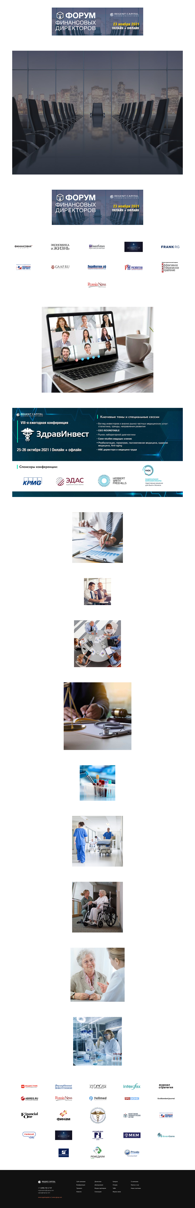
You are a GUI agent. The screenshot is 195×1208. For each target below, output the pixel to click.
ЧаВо (114, 1188)
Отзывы (115, 1185)
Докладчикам (99, 1185)
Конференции (80, 1185)
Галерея (115, 1181)
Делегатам (98, 1181)
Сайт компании (80, 1181)
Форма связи (117, 1192)
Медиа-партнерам (100, 1188)
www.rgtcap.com (57, 1197)
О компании (134, 1181)
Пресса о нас (135, 1185)
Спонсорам (98, 1192)
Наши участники (136, 1188)
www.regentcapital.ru (44, 1197)
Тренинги (79, 1188)
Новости (78, 1192)
